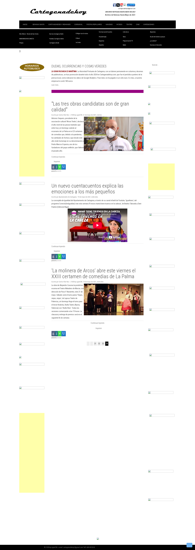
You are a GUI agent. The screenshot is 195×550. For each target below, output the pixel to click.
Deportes (101, 45)
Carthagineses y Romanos (59, 24)
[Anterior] (91, 344)
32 (99, 344)
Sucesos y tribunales (156, 45)
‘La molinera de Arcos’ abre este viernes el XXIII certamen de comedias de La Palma (93, 273)
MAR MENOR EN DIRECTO (26, 39)
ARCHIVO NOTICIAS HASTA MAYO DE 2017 (120, 12)
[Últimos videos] (121, 5)
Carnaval (78, 24)
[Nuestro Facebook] (114, 5)
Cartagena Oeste (54, 43)
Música (119, 24)
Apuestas (153, 32)
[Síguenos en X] (118, 5)
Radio (124, 45)
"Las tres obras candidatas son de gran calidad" (90, 107)
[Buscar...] (131, 5)
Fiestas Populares (94, 24)
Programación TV (128, 41)
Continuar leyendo (58, 157)
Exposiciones (149, 24)
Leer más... (55, 85)
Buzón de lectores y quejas (157, 37)
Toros (124, 37)
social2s (59, 171)
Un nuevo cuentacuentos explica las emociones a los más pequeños (87, 189)
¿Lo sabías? (153, 41)
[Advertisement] (31, 137)
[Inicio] (88, 344)
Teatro (129, 24)
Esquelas (101, 41)
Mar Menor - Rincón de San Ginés (28, 34)
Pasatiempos (102, 37)
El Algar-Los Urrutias (82, 33)
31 (95, 344)
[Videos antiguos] (124, 5)
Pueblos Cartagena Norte (56, 39)
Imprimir (56, 161)
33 (103, 344)
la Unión (78, 42)
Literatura (126, 32)
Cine (138, 24)
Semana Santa (38, 24)
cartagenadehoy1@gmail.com (126, 8)
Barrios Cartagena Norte (56, 34)
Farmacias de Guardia (105, 32)
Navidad (109, 24)
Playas (21, 43)
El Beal (78, 38)
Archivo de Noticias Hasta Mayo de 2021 (120, 15)
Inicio (24, 24)
